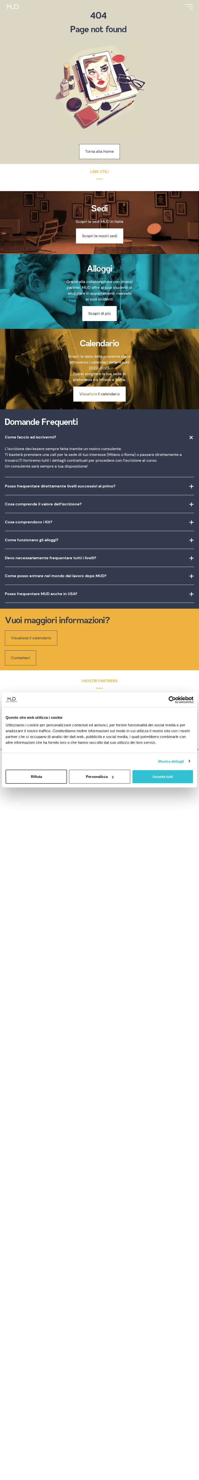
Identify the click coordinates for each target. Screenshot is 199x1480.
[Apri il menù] (189, 6)
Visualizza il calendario (99, 393)
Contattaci (20, 657)
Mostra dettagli (171, 761)
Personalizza (97, 777)
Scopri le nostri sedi (99, 235)
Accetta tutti (162, 777)
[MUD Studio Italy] (13, 6)
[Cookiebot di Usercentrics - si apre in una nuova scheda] (172, 699)
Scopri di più (99, 313)
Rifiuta (36, 777)
